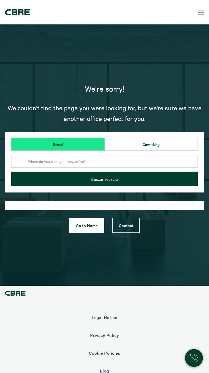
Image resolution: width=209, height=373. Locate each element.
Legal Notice (104, 317)
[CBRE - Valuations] (15, 294)
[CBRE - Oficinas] (16, 12)
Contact (126, 225)
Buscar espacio (104, 179)
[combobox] (104, 162)
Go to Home (87, 225)
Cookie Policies (104, 353)
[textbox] (104, 161)
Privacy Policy (104, 335)
